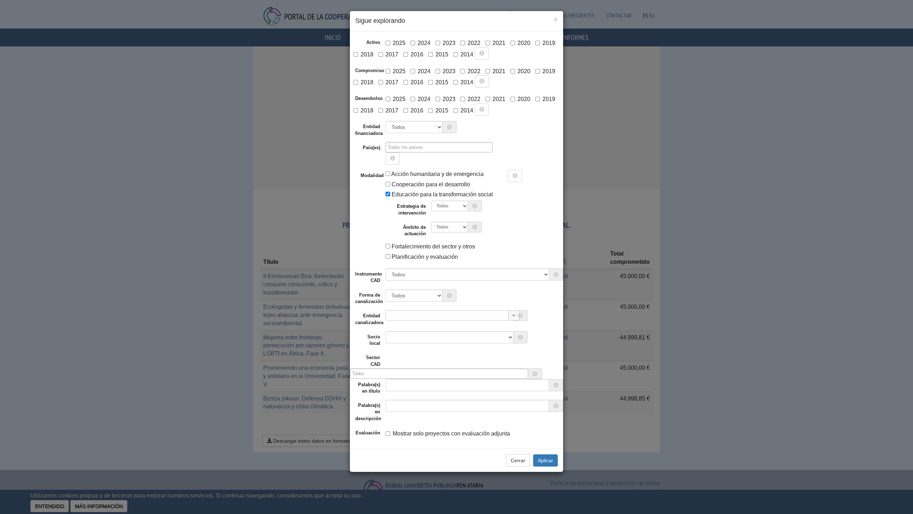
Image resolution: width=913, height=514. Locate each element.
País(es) (371, 147)
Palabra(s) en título (369, 388)
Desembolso (369, 98)
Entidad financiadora (369, 130)
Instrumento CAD (368, 277)
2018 (367, 54)
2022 (474, 43)
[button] (514, 315)
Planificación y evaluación (424, 257)
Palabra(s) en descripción (368, 412)
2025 (399, 43)
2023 (449, 43)
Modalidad (363, 175)
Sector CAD (373, 361)
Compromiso (369, 70)
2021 (499, 43)
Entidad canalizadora (369, 319)
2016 (416, 54)
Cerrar (518, 460)
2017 (392, 54)
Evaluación (368, 432)
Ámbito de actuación (414, 230)
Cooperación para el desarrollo (430, 184)
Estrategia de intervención (411, 209)
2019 (548, 43)
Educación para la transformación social (441, 194)
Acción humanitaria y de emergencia (437, 174)
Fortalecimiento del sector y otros (432, 246)
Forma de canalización (369, 298)
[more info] (482, 53)
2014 (466, 54)
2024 (424, 43)
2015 (441, 54)
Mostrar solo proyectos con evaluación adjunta (451, 433)
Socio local (373, 340)
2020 (523, 43)
